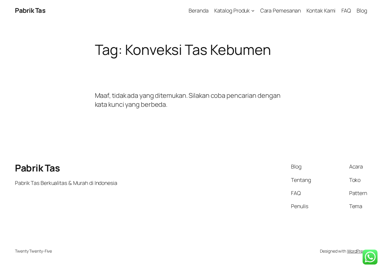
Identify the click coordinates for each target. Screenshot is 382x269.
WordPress (357, 251)
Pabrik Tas (30, 10)
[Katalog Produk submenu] (253, 10)
